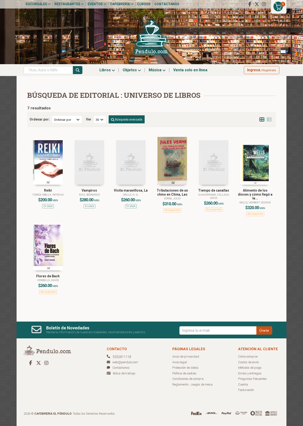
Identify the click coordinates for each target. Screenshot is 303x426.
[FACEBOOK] (249, 4)
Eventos (95, 4)
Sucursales (37, 4)
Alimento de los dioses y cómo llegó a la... (255, 194)
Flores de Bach (48, 276)
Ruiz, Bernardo (89, 194)
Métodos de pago (249, 367)
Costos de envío (248, 362)
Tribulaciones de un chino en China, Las (172, 192)
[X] (256, 4)
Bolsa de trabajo (124, 373)
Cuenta (243, 384)
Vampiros (89, 190)
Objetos (130, 70)
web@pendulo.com (125, 362)
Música (155, 70)
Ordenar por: (40, 119)
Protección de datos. (185, 367)
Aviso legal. (179, 362)
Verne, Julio (172, 198)
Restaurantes (67, 4)
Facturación (246, 390)
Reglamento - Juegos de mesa (192, 384)
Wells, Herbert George (255, 202)
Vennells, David (48, 280)
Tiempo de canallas (213, 190)
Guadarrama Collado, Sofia (213, 196)
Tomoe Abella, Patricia (48, 194)
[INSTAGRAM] (263, 4)
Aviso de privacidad (185, 356)
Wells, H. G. (130, 194)
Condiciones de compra (188, 379)
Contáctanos (166, 4)
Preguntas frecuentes (252, 379)
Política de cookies (184, 373)
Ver (88, 119)
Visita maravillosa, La (131, 190)
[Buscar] (77, 70)
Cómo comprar (248, 356)
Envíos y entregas (250, 373)
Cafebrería (120, 4)
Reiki (48, 190)
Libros (105, 70)
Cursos (144, 4)
